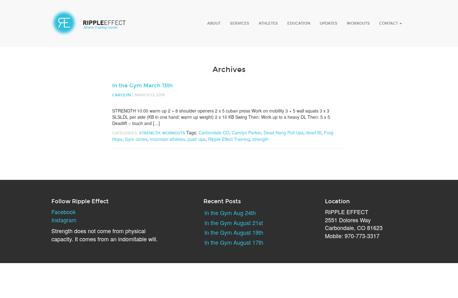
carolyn (121, 95)
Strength (149, 133)
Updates (328, 23)
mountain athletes (167, 139)
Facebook (63, 212)
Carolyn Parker (246, 132)
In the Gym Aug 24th (230, 213)
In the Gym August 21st (233, 223)
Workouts (358, 23)
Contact (389, 23)
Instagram (63, 220)
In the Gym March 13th (142, 85)
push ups (197, 139)
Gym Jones (136, 139)
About (214, 23)
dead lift (314, 132)
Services (239, 23)
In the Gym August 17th (233, 242)
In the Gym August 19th (233, 232)
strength (260, 139)
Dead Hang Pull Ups (283, 132)
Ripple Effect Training (229, 139)
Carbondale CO (213, 132)
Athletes (268, 23)
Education (298, 23)
